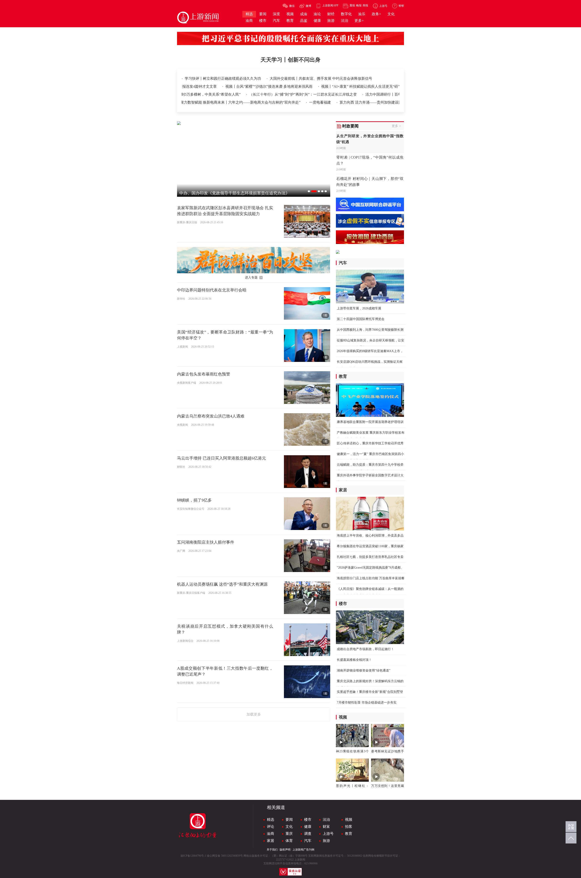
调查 (307, 834)
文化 (289, 826)
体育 (289, 841)
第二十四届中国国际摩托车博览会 (360, 319)
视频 (348, 819)
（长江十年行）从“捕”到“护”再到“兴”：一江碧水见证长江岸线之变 (277, 94)
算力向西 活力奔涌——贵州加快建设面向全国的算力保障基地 (362, 102)
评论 (270, 826)
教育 (348, 834)
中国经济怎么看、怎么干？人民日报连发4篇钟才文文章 (228, 86)
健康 (307, 826)
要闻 (289, 819)
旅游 (326, 841)
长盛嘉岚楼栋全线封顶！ (354, 660)
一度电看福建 (294, 102)
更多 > (396, 126)
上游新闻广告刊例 (303, 849)
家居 (270, 841)
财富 (326, 826)
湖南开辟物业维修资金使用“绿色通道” (363, 670)
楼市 (307, 819)
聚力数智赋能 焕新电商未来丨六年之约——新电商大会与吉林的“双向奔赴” (214, 102)
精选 (270, 819)
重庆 (289, 834)
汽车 (307, 841)
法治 (326, 819)
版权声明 (285, 849)
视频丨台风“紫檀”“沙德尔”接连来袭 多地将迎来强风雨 (325, 86)
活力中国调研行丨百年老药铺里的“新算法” (373, 94)
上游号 (328, 834)
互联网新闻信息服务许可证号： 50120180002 (335, 855)
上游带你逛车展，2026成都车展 (359, 308)
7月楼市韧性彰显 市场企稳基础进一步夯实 (366, 702)
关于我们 (272, 849)
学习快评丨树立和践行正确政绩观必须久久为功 (223, 78)
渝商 (270, 834)
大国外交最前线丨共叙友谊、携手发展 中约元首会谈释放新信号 (321, 78)
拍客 (348, 826)
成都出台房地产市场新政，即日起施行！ (365, 649)
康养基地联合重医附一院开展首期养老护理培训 (370, 422)
